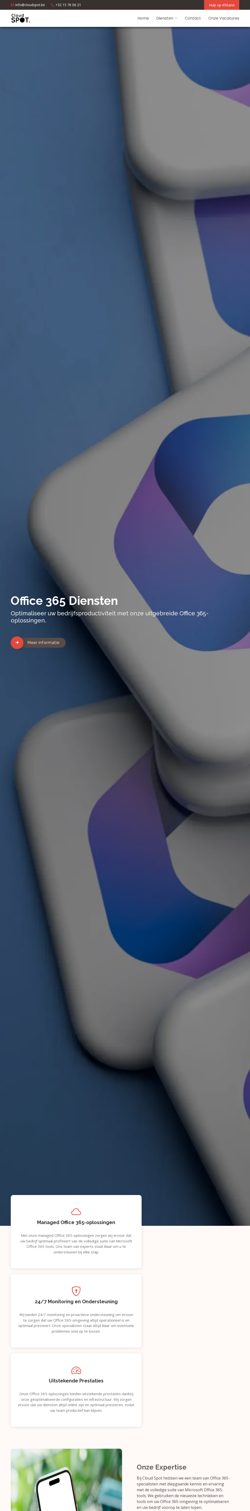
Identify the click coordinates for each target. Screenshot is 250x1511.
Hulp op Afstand (221, 5)
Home (143, 18)
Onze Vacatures (223, 18)
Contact (193, 18)
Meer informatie (43, 642)
